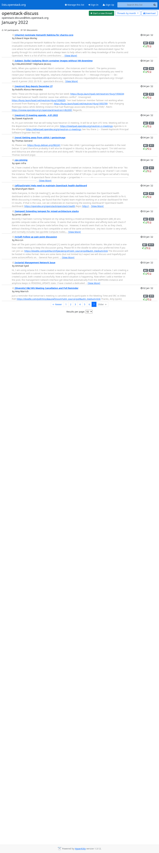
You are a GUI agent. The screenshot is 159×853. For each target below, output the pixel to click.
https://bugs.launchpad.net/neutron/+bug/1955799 (80, 103)
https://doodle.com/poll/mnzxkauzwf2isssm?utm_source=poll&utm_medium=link (58, 298)
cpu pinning (20, 159)
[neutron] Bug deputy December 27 (33, 86)
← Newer (57, 304)
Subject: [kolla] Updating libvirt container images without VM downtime (53, 60)
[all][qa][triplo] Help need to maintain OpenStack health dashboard (50, 185)
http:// (85, 206)
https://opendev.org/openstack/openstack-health (49, 206)
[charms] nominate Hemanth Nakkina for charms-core (43, 34)
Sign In (94, 4)
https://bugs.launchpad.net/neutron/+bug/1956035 (38, 100)
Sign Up (109, 4)
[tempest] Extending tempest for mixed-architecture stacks (46, 211)
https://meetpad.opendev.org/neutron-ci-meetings (86, 126)
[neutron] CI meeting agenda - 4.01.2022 (36, 115)
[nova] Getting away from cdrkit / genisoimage (39, 137)
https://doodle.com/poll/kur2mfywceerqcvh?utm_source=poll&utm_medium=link (66, 250)
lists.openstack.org (14, 5)
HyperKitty (80, 848)
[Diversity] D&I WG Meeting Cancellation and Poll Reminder (46, 288)
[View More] (71, 55)
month (127, 13)
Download (150, 13)
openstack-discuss (20, 13)
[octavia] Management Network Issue (34, 262)
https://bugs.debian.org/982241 (44, 145)
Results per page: (75, 311)
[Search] (154, 4)
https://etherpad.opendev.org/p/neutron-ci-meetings (53, 129)
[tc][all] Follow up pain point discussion (35, 236)
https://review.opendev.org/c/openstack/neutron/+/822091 (42, 110)
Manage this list (75, 4)
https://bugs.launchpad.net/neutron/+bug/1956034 (97, 93)
